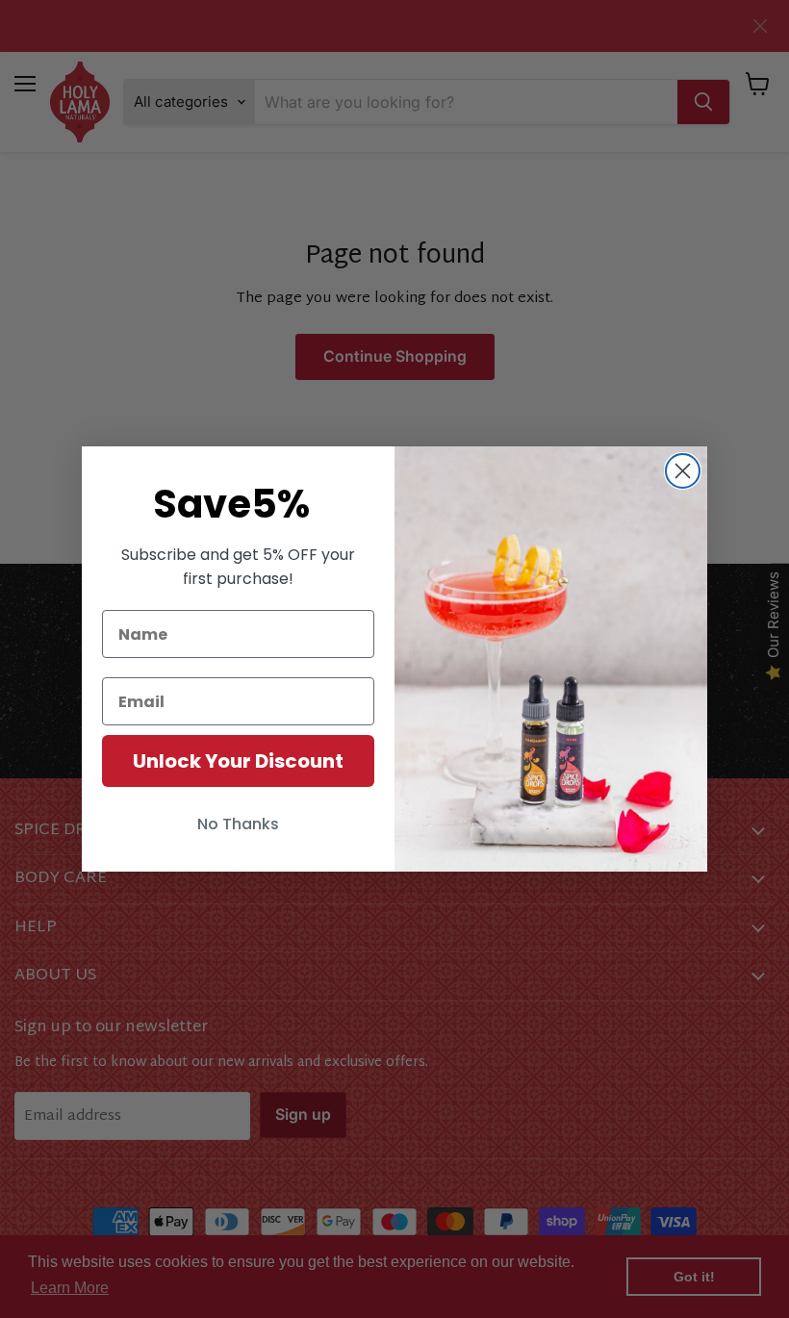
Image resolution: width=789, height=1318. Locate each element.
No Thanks (238, 824)
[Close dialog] (683, 471)
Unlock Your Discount (238, 761)
